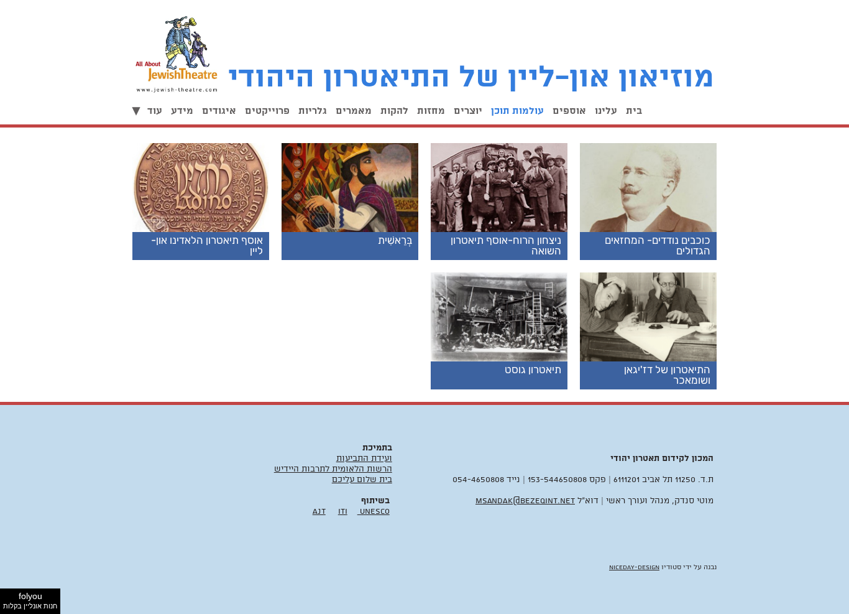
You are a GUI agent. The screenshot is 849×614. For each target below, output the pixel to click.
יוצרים (468, 111)
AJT (319, 511)
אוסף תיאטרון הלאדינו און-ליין (207, 245)
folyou (30, 600)
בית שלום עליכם (362, 480)
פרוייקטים (267, 111)
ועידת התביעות (364, 459)
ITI (342, 511)
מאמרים (354, 111)
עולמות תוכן (517, 111)
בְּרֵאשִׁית (395, 240)
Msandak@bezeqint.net (525, 501)
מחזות (431, 111)
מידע (182, 111)
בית (634, 111)
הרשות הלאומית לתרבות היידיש (333, 469)
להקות (394, 111)
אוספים (569, 111)
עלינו (606, 111)
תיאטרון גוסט (533, 369)
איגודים (219, 111)
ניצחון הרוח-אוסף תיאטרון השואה (506, 245)
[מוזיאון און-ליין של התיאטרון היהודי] (179, 50)
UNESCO (373, 511)
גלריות (312, 111)
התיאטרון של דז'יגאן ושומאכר (667, 374)
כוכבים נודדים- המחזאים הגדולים (657, 245)
